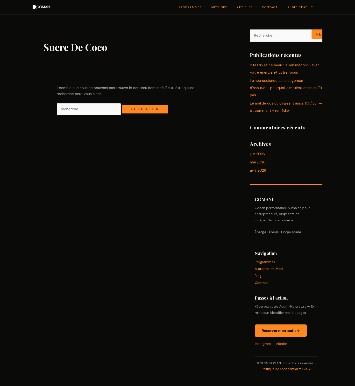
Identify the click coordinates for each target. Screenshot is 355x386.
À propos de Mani (269, 269)
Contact (261, 283)
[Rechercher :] (89, 109)
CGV (307, 369)
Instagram (263, 344)
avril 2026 (258, 170)
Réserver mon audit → (281, 330)
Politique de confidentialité (282, 369)
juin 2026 (257, 154)
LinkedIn (280, 344)
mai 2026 (257, 162)
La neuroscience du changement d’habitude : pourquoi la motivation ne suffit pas (286, 88)
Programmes (265, 262)
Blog (258, 276)
